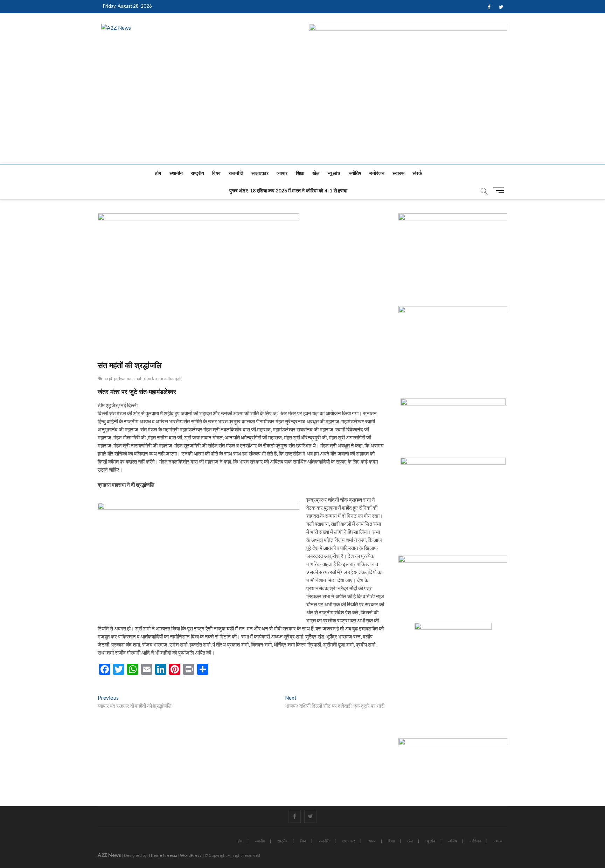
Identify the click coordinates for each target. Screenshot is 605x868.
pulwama (122, 378)
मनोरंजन (376, 173)
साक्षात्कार (260, 173)
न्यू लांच (334, 173)
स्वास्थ (398, 173)
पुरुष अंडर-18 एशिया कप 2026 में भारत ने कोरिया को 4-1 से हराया (288, 190)
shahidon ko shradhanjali (157, 378)
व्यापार (282, 173)
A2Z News (109, 855)
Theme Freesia (162, 855)
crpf (108, 378)
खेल (315, 173)
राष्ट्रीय (197, 173)
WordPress (191, 855)
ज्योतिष (355, 173)
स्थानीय (176, 173)
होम (158, 173)
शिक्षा (300, 173)
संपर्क (417, 173)
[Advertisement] (302, 111)
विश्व (216, 173)
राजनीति (236, 173)
